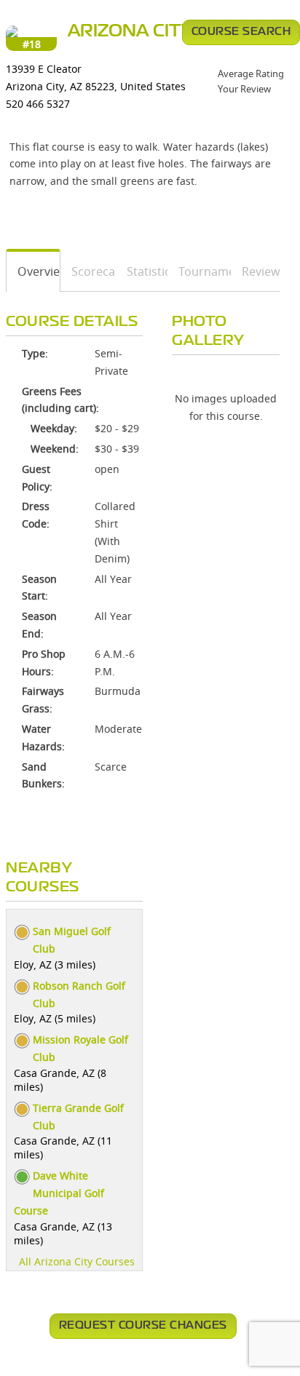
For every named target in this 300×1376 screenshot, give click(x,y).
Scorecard (88, 271)
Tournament (199, 271)
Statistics (142, 271)
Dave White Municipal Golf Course (59, 1193)
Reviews (255, 271)
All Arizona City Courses (77, 1261)
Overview (33, 271)
